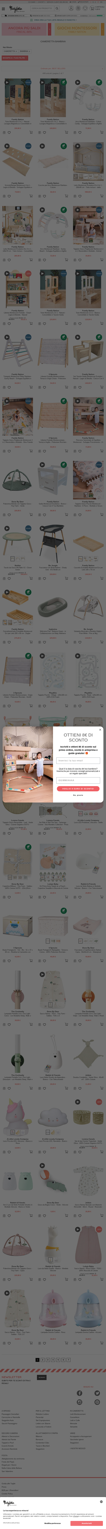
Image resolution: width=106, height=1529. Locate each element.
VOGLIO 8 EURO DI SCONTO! (78, 789)
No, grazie (78, 795)
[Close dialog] (100, 730)
